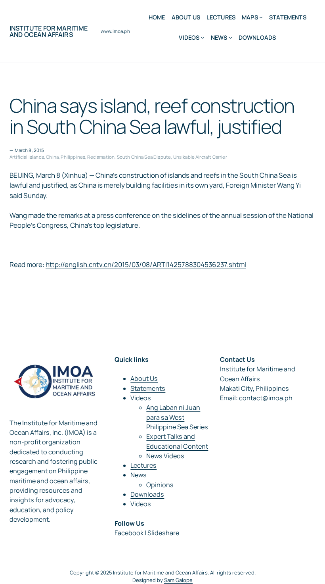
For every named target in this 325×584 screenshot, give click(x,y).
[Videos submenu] (203, 37)
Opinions (160, 484)
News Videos (165, 455)
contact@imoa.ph (265, 398)
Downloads (147, 494)
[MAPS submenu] (261, 17)
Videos (140, 398)
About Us (144, 378)
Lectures (143, 465)
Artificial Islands (27, 157)
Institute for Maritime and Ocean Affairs (49, 31)
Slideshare (163, 532)
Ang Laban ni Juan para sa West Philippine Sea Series (177, 417)
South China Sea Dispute (144, 157)
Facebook (129, 532)
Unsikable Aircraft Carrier (200, 157)
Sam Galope (178, 580)
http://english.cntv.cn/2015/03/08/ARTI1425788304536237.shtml (146, 264)
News (138, 475)
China (52, 157)
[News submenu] (230, 37)
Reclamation (101, 157)
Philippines (73, 157)
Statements (147, 388)
